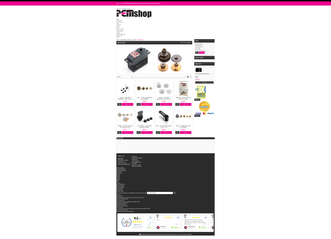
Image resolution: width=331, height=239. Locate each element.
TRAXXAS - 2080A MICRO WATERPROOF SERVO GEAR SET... (125, 98)
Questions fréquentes (121, 170)
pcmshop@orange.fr (125, 164)
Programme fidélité (120, 169)
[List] (190, 77)
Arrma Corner (119, 31)
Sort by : (119, 76)
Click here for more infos (122, 199)
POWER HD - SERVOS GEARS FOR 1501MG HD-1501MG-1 (183, 98)
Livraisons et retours (136, 165)
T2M (117, 181)
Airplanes (118, 24)
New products (119, 22)
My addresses (122, 146)
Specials (198, 64)
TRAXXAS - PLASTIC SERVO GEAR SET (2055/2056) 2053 (125, 126)
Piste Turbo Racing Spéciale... (202, 73)
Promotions (119, 20)
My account (119, 138)
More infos (197, 99)
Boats (117, 27)
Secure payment (120, 167)
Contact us (118, 2)
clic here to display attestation (184, 234)
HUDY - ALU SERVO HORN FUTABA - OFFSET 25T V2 (164, 126)
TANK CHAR (119, 35)
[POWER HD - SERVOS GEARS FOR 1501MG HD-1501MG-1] (183, 89)
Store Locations (120, 185)
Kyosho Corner (119, 28)
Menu (117, 19)
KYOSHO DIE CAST (121, 34)
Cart (196, 41)
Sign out (121, 151)
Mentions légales (120, 187)
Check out (202, 52)
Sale (117, 23)
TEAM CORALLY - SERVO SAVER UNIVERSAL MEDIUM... (145, 126)
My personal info (122, 147)
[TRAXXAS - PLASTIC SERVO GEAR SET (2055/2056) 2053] (125, 117)
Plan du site (119, 171)
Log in (122, 8)
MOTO (117, 37)
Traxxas (118, 176)
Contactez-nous (120, 191)
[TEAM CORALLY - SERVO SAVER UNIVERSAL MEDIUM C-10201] (145, 117)
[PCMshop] (133, 14)
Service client (119, 189)
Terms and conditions (137, 166)
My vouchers (122, 149)
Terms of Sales (119, 188)
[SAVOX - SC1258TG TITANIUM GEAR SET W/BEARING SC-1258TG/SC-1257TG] (145, 89)
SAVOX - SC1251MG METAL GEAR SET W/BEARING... (183, 126)
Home (117, 39)
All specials (204, 82)
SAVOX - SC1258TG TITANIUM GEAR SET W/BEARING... (144, 98)
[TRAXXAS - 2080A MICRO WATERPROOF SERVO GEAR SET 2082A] (125, 89)
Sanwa (118, 180)
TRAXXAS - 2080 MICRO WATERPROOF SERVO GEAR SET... (164, 98)
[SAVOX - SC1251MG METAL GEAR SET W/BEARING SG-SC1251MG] (183, 117)
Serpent (118, 178)
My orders (121, 140)
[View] (119, 104)
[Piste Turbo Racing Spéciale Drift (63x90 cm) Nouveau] (198, 69)
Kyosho (118, 174)
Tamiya (118, 177)
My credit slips (122, 144)
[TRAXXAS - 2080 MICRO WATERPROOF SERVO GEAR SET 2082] (164, 89)
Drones (118, 26)
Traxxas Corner (120, 30)
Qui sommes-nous (120, 184)
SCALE (118, 33)
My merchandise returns (124, 142)
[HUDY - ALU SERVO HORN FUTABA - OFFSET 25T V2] (164, 117)
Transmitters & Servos (126, 39)
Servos (134, 39)
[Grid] (188, 77)
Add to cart (127, 104)
